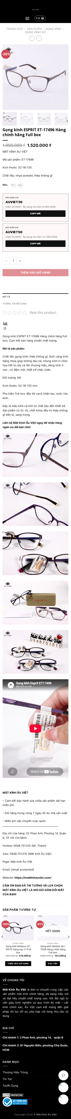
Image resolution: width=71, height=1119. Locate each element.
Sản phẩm (34, 29)
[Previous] (8, 77)
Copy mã (35, 213)
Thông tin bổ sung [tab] (15, 303)
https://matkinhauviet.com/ (32, 877)
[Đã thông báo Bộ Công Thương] (35, 1102)
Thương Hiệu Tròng (15, 1072)
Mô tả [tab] (6, 296)
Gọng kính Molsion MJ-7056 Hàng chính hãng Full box (52, 949)
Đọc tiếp (53, 963)
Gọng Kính (53, 29)
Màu (5, 185)
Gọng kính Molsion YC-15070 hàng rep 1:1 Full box (18, 949)
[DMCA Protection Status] (35, 1095)
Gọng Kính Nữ (35, 32)
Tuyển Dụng (10, 1085)
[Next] (63, 77)
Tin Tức (7, 1079)
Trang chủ (14, 29)
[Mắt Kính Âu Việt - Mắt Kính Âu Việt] (35, 9)
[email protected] (22, 869)
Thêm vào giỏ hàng (36, 272)
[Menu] (27, 18)
